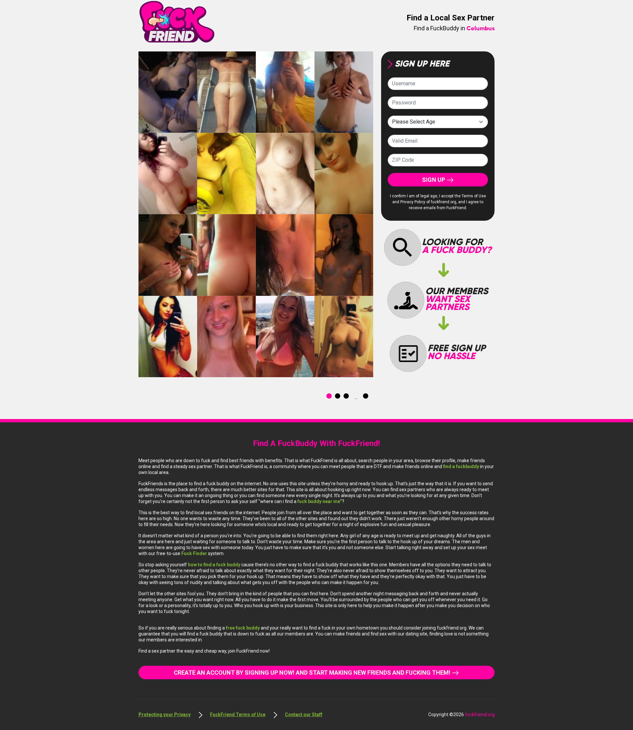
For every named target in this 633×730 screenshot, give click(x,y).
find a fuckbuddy (461, 466)
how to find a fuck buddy (214, 564)
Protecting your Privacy (164, 714)
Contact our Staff (303, 714)
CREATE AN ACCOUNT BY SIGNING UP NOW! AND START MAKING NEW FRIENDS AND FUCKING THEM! (313, 672)
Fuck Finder (194, 553)
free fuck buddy (243, 628)
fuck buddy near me (318, 501)
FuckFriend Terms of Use (237, 714)
